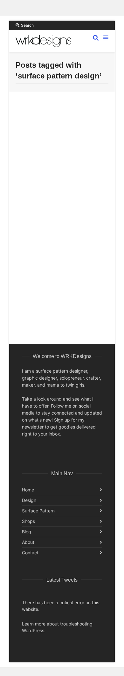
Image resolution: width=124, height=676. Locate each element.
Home (28, 489)
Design (29, 500)
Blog (26, 531)
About (28, 542)
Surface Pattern (38, 510)
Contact (30, 552)
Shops (28, 521)
